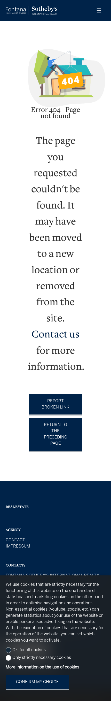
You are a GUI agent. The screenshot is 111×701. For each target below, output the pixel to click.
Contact (15, 540)
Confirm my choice (37, 682)
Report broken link (55, 404)
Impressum (18, 546)
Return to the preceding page (55, 434)
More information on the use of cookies (42, 667)
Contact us (55, 335)
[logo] (31, 10)
